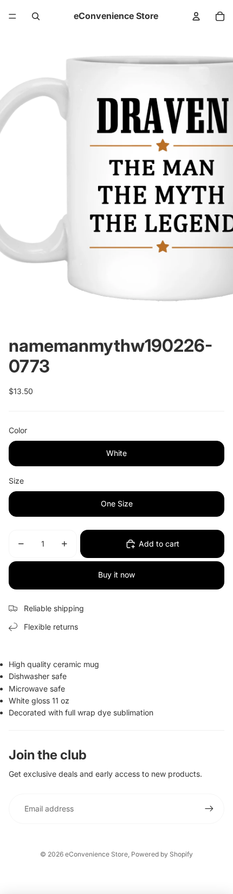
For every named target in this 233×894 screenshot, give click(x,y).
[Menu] (12, 16)
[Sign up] (209, 808)
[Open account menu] (196, 16)
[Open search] (36, 16)
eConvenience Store (96, 854)
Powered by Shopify (162, 854)
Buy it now (116, 574)
